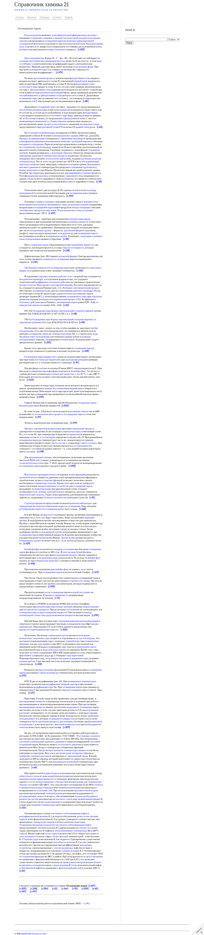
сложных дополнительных (50, 491)
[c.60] (34, 767)
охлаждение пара (28, 98)
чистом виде (69, 552)
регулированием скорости (32, 796)
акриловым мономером (73, 138)
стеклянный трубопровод (83, 167)
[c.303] (72, 465)
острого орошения (93, 856)
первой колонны (42, 488)
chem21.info (26, 934)
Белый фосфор (32, 549)
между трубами (64, 606)
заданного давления (54, 741)
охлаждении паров (38, 244)
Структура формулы (35, 503)
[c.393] (51, 586)
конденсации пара (46, 606)
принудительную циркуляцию (34, 779)
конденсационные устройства (53, 486)
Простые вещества (34, 58)
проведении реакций (76, 359)
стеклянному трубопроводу (36, 147)
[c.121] (22, 807)
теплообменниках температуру (71, 830)
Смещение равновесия (70, 621)
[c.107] (51, 213)
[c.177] (31, 692)
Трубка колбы (68, 537)
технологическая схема (31, 463)
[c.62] (100, 127)
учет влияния (72, 609)
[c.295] (95, 615)
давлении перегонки (74, 822)
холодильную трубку (40, 230)
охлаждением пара (76, 623)
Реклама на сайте (39, 934)
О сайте (57, 17)
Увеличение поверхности (37, 267)
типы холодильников (29, 239)
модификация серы (43, 687)
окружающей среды (77, 756)
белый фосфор (78, 371)
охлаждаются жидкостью (62, 718)
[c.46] (66, 305)
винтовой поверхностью (67, 724)
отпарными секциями (41, 38)
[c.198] (40, 451)
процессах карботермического (35, 629)
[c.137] (22, 891)
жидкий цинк (76, 388)
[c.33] (99, 181)
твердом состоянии (64, 549)
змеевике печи (90, 201)
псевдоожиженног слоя (47, 781)
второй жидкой (56, 92)
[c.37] (22, 870)
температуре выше (45, 560)
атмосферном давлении (31, 141)
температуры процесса (55, 155)
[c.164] (64, 888)
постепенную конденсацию (33, 109)
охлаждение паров (38, 333)
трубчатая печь (27, 477)
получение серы (41, 638)
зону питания (26, 836)
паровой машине (64, 285)
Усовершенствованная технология (37, 824)
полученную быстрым (56, 658)
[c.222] (81, 49)
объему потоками (88, 827)
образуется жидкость (73, 247)
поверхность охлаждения (56, 259)
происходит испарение (71, 753)
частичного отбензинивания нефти (69, 813)
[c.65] (95, 888)
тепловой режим (53, 793)
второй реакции (90, 621)
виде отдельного (57, 49)
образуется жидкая (71, 689)
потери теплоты (27, 285)
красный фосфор (59, 569)
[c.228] (33, 888)
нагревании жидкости (82, 244)
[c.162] (82, 509)
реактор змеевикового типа (52, 204)
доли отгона (83, 816)
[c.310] (64, 629)
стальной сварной (83, 310)
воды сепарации (82, 207)
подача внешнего (53, 801)
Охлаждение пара (42, 310)
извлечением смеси (86, 646)
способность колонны (64, 842)
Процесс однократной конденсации (42, 428)
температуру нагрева (45, 483)
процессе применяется (57, 595)
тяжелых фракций (53, 480)
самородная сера (57, 635)
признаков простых (55, 61)
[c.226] (65, 405)
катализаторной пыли (74, 43)
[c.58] (74, 313)
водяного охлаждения (32, 144)
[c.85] (86, 101)
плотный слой (45, 790)
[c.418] (31, 563)
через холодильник (39, 336)
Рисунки (31, 17)
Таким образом (58, 121)
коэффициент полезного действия (52, 282)
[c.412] (30, 379)
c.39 (86, 903)
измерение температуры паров (35, 756)
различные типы (78, 411)
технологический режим (58, 158)
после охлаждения (53, 592)
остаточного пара (28, 86)
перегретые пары (72, 431)
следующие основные (91, 236)
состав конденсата (82, 445)
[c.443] (38, 664)
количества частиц (28, 799)
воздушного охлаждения (79, 707)
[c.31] (92, 497)
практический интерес (80, 503)
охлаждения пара (28, 612)
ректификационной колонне (33, 816)
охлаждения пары (79, 193)
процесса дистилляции (61, 721)
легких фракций (77, 474)
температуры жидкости (76, 750)
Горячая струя (30, 839)
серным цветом (27, 661)
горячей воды (73, 641)
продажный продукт (66, 555)
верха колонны (46, 669)
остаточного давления (69, 744)
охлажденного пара (77, 296)
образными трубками (30, 322)
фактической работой (70, 868)
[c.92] (75, 888)
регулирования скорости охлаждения (61, 506)
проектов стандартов (38, 609)
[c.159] (69, 195)
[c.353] (85, 888)
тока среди (46, 615)
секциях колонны (70, 850)
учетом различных (63, 847)
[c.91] (76, 362)
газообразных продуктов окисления (37, 210)
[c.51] (55, 888)
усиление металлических (32, 61)
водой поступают (82, 592)
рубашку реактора (91, 158)
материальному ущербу (66, 135)
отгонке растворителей (48, 359)
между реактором (28, 170)
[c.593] (40, 397)
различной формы (74, 230)
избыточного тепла (29, 776)
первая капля (41, 92)
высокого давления (29, 167)
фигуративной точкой (48, 127)
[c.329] (66, 727)
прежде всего (47, 514)
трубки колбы (46, 537)
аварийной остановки (80, 173)
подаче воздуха (52, 773)
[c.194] (73, 422)
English (68, 17)
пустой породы (87, 638)
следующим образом (61, 152)
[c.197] (33, 891)
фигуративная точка (80, 78)
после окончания (40, 721)
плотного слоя (63, 799)
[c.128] (66, 250)
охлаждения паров (54, 40)
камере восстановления (57, 388)
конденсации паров (80, 218)
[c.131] (34, 262)
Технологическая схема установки (75, 210)
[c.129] (26, 543)
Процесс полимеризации (32, 138)
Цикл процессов (45, 285)
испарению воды (41, 290)
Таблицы (44, 17)
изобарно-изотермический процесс (58, 299)
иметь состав (58, 442)
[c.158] (85, 351)
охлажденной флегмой (31, 43)
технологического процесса (49, 414)
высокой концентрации (72, 781)
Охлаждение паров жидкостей (39, 356)
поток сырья (51, 833)
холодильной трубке (51, 532)
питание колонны (47, 827)
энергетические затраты (31, 494)
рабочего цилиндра (83, 290)
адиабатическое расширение (71, 293)
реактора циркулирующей (80, 40)
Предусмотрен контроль (50, 750)
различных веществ (78, 221)
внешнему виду (50, 557)
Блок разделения (32, 35)
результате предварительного (41, 474)
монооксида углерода (40, 787)
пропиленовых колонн (40, 457)
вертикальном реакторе (58, 141)
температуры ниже (62, 333)
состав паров (48, 437)
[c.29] (38, 417)
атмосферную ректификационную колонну (74, 35)
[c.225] (47, 342)
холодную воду (27, 161)
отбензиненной (27, 868)
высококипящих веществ (32, 701)
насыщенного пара (89, 124)
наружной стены (74, 175)
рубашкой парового (82, 141)
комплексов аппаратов (63, 615)
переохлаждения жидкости (53, 612)
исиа (83, 569)
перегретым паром (29, 305)
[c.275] (22, 675)
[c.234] (44, 888)
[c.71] (57, 598)
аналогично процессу (84, 428)
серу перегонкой (74, 655)
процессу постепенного (56, 124)
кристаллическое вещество (60, 374)
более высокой (60, 836)
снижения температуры (43, 804)
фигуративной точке (75, 118)
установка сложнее (88, 735)
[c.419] (95, 572)
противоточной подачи (86, 790)
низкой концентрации (59, 776)
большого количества (55, 497)
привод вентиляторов (74, 862)
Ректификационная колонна (33, 175)
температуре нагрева (44, 822)
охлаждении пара (38, 69)
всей (64, 178)
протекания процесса (44, 78)
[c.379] (59, 72)
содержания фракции (33, 856)
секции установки (44, 201)
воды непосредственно (54, 649)
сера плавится (44, 644)
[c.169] (91, 885)
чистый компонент (29, 95)
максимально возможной (66, 761)
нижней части (62, 38)
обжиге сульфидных (34, 655)
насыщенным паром (67, 302)
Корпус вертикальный (62, 310)
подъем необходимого (86, 796)
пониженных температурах (82, 681)
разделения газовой (78, 204)
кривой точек (82, 127)
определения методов (30, 506)
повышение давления (30, 155)
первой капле (80, 81)
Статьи (19, 17)
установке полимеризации (41, 132)
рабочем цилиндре (33, 279)
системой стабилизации (31, 741)
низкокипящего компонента (33, 121)
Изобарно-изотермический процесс (80, 287)
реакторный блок (28, 204)
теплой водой (67, 339)
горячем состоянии (80, 580)
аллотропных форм (83, 66)
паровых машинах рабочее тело (55, 276)
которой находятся (79, 38)
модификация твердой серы (60, 684)
